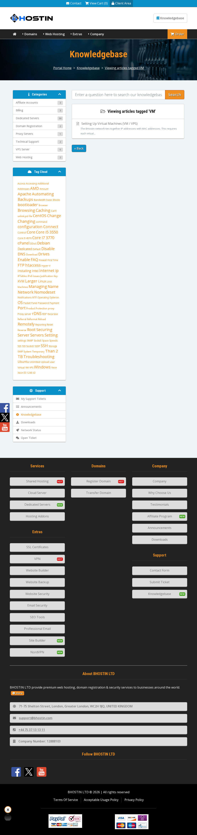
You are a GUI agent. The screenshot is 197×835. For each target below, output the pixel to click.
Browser (43, 205)
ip (57, 270)
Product (30, 308)
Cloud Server (37, 493)
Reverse (22, 330)
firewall (43, 260)
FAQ (34, 259)
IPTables (22, 276)
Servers (37, 335)
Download (32, 254)
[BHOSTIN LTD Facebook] (16, 772)
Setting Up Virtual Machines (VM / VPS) (129, 128)
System (27, 351)
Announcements (159, 528)
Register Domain (98, 481)
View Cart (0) (99, 3)
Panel (34, 303)
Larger (31, 281)
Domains (30, 34)
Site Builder (37, 640)
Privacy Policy (134, 800)
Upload (45, 362)
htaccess (33, 265)
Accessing (31, 183)
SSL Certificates (37, 547)
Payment (54, 303)
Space (45, 340)
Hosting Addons (37, 516)
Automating (43, 194)
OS (20, 302)
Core (31, 232)
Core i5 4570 (25, 238)
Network (25, 292)
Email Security (37, 605)
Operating (43, 297)
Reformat (32, 319)
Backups (25, 199)
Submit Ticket (159, 582)
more (19, 693)
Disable (48, 248)
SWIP (20, 351)
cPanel (23, 243)
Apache (24, 194)
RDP (44, 314)
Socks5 (37, 340)
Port (22, 307)
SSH (44, 345)
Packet (27, 303)
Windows (42, 367)
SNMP (30, 340)
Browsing (26, 210)
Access (21, 183)
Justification (46, 276)
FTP (21, 265)
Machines (23, 287)
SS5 (19, 346)
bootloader (28, 204)
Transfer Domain (98, 493)
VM (27, 367)
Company (97, 34)
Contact (75, 3)
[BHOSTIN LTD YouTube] (41, 772)
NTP (34, 297)
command (41, 221)
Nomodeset (44, 292)
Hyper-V (46, 265)
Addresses (23, 189)
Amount (44, 189)
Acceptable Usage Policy (101, 800)
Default (37, 249)
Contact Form (159, 570)
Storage (53, 346)
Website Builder (37, 570)
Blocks (56, 200)
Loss (49, 281)
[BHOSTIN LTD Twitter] (29, 772)
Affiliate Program (159, 516)
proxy (51, 308)
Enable (24, 259)
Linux (42, 281)
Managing (38, 286)
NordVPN (37, 652)
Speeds (53, 340)
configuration (30, 226)
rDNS (37, 313)
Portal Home (62, 68)
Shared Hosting (37, 481)
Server (23, 335)
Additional (43, 183)
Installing (24, 271)
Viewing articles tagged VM (124, 68)
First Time (53, 260)
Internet (46, 270)
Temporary (38, 351)
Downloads (160, 539)
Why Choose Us (159, 493)
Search (174, 94)
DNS (21, 254)
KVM (21, 281)
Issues (36, 276)
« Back (79, 148)
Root (31, 329)
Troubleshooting (38, 356)
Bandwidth (40, 200)
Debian (43, 243)
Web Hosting (55, 34)
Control (22, 232)
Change (54, 215)
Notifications (25, 297)
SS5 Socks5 (28, 346)
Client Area (123, 3)
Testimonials (159, 504)
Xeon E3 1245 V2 (27, 372)
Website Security (37, 594)
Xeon (54, 367)
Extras (77, 34)
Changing (26, 221)
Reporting (40, 324)
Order (179, 34)
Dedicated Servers (37, 504)
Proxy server (24, 314)
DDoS (33, 243)
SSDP (37, 346)
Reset (50, 324)
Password (43, 303)
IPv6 (30, 276)
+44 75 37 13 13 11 (31, 730)
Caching (43, 210)
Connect (50, 226)
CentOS (39, 215)
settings (22, 340)
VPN (37, 559)
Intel (35, 271)
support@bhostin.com (35, 718)
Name (53, 286)
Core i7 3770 (43, 237)
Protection (41, 308)
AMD (34, 188)
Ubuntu (23, 362)
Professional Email (37, 629)
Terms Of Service (65, 800)
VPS (31, 367)
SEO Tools (37, 617)
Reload (42, 319)
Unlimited (35, 362)
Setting (51, 335)
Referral (22, 319)
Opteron (54, 297)
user (52, 362)
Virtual (21, 367)
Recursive (53, 314)
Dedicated (25, 249)
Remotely (26, 324)
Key (56, 276)
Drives (44, 254)
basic (49, 200)
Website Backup (37, 582)
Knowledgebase (172, 18)
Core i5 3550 (47, 232)
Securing (44, 329)
